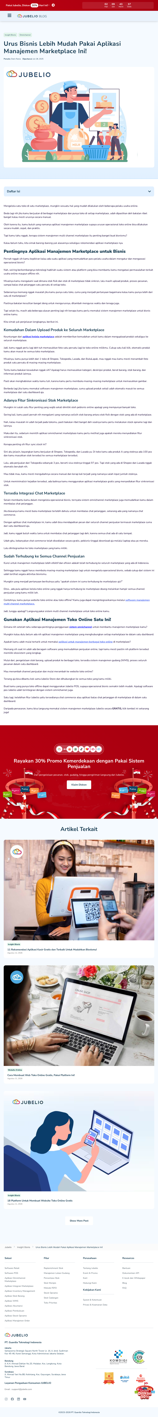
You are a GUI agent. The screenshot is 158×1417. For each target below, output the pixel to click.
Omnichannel (25, 35)
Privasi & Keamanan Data (95, 1304)
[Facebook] (12, 1399)
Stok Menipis (50, 1282)
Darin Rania (12, 59)
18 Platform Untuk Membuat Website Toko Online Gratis (40, 1200)
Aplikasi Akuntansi (14, 1305)
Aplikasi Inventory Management (20, 1291)
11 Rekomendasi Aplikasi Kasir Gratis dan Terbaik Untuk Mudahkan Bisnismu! (52, 949)
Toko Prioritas (50, 1302)
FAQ (124, 1287)
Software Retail (12, 1268)
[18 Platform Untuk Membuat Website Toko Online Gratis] (79, 1140)
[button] (149, 191)
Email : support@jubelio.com (18, 1389)
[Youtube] (24, 1399)
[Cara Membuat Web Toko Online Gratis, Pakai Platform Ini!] (79, 1015)
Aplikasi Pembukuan (14, 1310)
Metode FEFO (50, 1287)
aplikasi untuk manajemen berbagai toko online (85, 642)
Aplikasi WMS (11, 1300)
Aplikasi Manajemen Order (17, 1320)
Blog (124, 1282)
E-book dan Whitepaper (133, 1278)
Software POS (11, 1273)
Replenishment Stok (53, 1268)
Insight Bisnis (10, 35)
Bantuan (126, 1268)
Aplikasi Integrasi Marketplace (19, 1286)
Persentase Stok (51, 1278)
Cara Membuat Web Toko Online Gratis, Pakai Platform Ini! (41, 1075)
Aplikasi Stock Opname (16, 1315)
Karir (85, 1278)
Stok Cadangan (51, 1297)
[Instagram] (6, 1399)
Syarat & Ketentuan (92, 1299)
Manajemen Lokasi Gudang (57, 1273)
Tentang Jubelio (90, 1268)
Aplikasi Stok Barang (15, 1295)
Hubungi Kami (90, 1282)
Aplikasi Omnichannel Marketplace (15, 1280)
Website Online (15, 1070)
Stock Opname (51, 1292)
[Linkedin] (18, 1399)
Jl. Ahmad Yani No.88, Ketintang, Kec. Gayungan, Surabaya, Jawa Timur (35, 1376)
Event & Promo (90, 1273)
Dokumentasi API (130, 1273)
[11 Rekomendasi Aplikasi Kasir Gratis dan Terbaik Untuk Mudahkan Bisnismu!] (79, 889)
